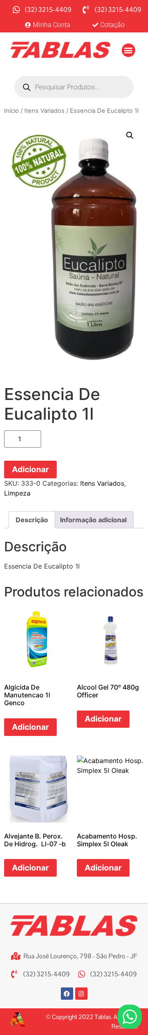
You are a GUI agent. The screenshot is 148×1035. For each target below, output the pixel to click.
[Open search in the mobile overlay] (74, 87)
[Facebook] (67, 993)
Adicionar (30, 469)
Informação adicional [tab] (93, 520)
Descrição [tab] (32, 520)
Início (11, 110)
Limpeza (17, 493)
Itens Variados (44, 110)
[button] (128, 50)
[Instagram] (81, 993)
